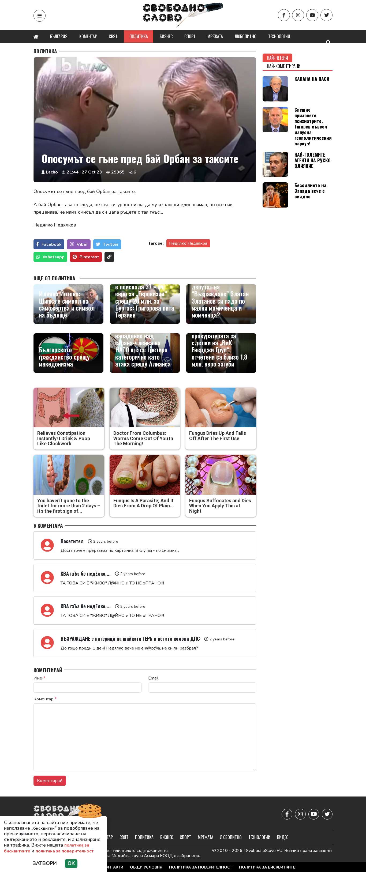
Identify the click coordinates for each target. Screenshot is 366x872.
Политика (138, 36)
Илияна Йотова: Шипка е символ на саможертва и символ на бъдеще (67, 304)
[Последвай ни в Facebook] (284, 15)
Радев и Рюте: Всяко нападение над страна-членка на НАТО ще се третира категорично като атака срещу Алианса (143, 346)
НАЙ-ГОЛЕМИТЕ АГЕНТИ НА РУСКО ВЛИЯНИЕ (312, 160)
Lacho (52, 172)
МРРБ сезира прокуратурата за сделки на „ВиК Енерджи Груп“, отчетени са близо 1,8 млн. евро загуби (219, 346)
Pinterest (89, 257)
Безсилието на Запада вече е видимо (310, 191)
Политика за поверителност (200, 867)
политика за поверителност (65, 851)
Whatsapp (54, 257)
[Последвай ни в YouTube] (312, 15)
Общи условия (146, 867)
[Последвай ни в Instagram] (298, 15)
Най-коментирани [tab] (283, 66)
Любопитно (245, 36)
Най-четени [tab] (277, 58)
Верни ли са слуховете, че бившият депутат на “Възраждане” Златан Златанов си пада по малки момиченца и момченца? (221, 293)
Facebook (52, 244)
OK (71, 863)
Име (39, 678)
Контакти (112, 867)
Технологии (279, 36)
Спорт (190, 36)
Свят (113, 36)
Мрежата (215, 36)
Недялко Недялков (188, 243)
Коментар (88, 36)
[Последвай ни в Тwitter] (326, 15)
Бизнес (166, 36)
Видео (283, 837)
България (59, 36)
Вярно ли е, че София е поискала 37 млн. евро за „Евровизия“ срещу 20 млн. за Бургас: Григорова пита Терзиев (144, 297)
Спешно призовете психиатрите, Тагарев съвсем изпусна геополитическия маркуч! (313, 126)
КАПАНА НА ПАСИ (311, 78)
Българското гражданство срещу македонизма (64, 356)
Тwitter (110, 244)
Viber (82, 244)
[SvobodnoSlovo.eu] (64, 814)
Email (153, 678)
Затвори (45, 863)
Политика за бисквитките (267, 867)
